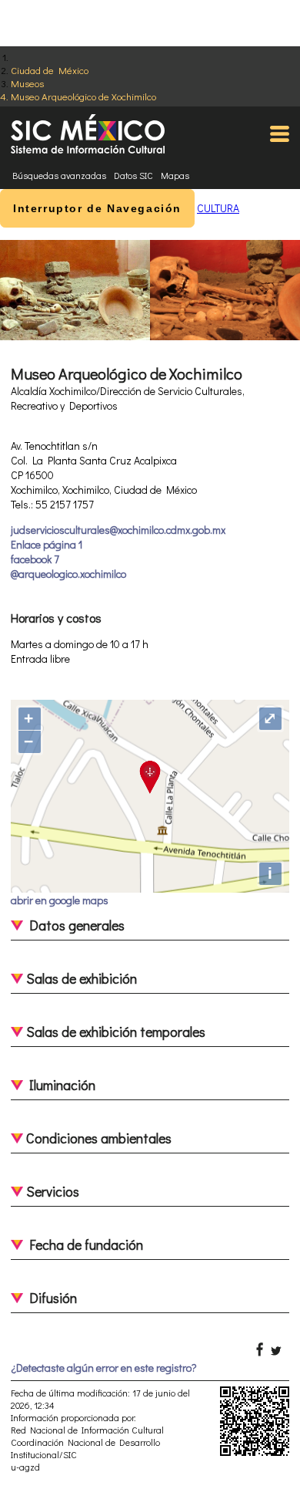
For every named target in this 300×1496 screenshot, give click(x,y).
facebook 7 (35, 559)
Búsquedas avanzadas (59, 175)
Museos (27, 82)
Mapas (175, 175)
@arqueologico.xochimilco (68, 573)
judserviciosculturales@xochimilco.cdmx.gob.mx (118, 529)
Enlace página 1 (46, 544)
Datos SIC (133, 175)
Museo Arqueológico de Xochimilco (83, 96)
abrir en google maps (59, 900)
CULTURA (218, 208)
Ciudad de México (49, 69)
